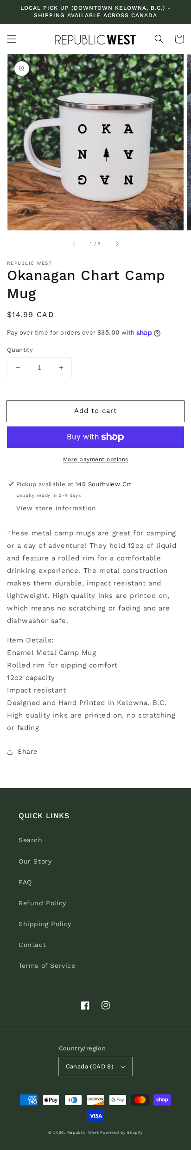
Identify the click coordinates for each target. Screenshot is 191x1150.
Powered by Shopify (121, 1132)
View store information (56, 508)
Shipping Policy (45, 924)
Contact (32, 944)
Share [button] (28, 751)
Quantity (20, 349)
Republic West (83, 1132)
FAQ (25, 882)
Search (31, 840)
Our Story (35, 861)
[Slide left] (74, 243)
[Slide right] (117, 243)
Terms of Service (47, 965)
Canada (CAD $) (90, 1066)
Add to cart (95, 411)
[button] (11, 39)
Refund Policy (42, 903)
